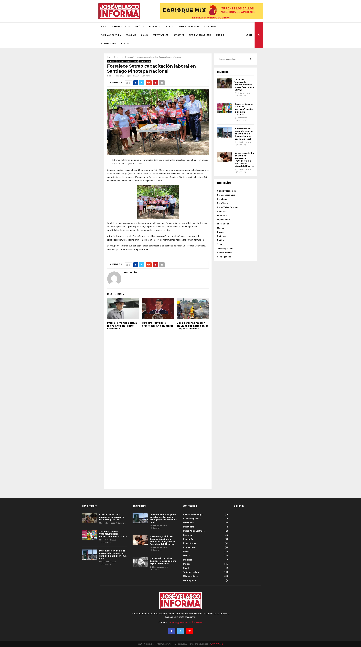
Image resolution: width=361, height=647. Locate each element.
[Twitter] (247, 35)
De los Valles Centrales (227, 207)
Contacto (126, 43)
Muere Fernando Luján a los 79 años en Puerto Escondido (122, 326)
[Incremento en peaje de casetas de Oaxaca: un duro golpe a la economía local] (224, 132)
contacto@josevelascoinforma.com (185, 622)
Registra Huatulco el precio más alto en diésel (157, 324)
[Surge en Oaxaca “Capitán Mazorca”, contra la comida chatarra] (224, 108)
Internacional (108, 43)
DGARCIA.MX (217, 644)
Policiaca (154, 27)
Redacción (114, 76)
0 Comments (145, 76)
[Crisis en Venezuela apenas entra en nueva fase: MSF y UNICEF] (224, 83)
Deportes (178, 35)
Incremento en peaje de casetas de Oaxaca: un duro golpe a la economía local (244, 133)
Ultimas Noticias (121, 27)
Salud (144, 35)
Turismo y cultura (111, 35)
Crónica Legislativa (188, 27)
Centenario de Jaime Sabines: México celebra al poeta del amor (163, 561)
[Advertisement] (255, 536)
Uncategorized (224, 257)
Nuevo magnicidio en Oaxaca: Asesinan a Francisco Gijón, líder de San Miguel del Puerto (244, 159)
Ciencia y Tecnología (200, 35)
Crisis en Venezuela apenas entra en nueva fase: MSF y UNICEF (244, 84)
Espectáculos (160, 35)
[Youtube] (251, 35)
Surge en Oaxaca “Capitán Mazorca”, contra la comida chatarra (244, 109)
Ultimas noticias (145, 61)
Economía (131, 35)
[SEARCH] (251, 59)
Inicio (103, 27)
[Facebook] (244, 35)
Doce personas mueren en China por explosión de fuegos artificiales (193, 326)
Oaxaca (169, 27)
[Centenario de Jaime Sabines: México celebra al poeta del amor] (140, 562)
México (220, 35)
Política (139, 27)
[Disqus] (158, 371)
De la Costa (210, 27)
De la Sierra (222, 203)
